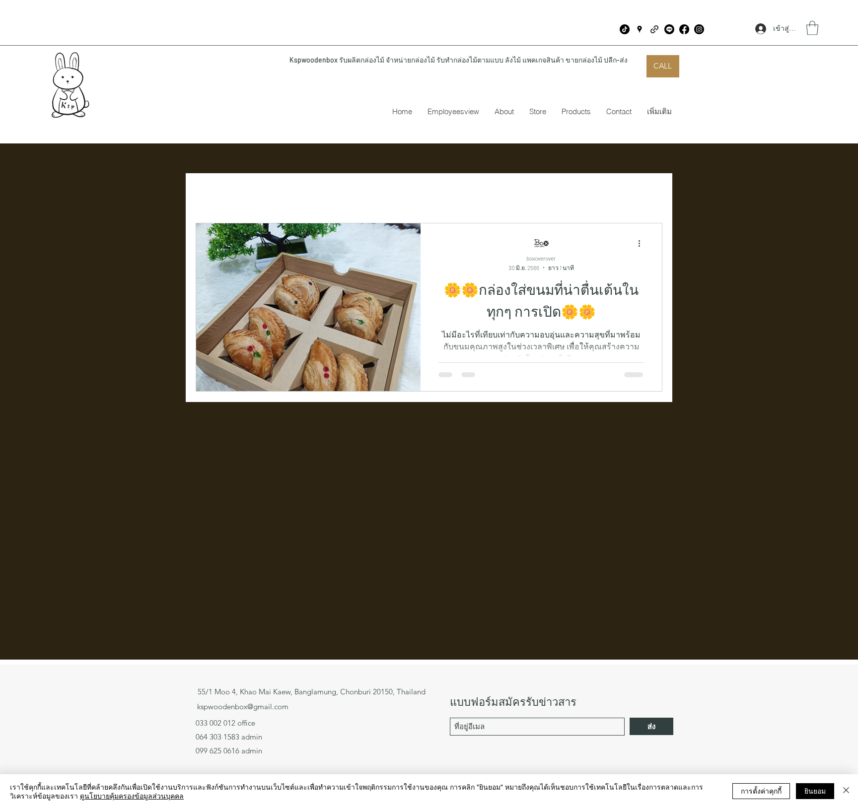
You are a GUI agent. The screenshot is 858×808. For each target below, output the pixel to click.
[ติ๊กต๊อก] (625, 29)
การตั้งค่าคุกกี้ (761, 791)
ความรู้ (262, 192)
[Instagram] (699, 29)
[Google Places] (639, 29)
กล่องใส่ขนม (319, 192)
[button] (812, 28)
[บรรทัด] (669, 29)
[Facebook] (684, 29)
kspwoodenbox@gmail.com (242, 706)
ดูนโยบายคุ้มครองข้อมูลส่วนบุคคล (132, 796)
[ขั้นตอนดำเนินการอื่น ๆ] (642, 244)
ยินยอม (815, 791)
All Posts (212, 192)
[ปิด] (846, 791)
